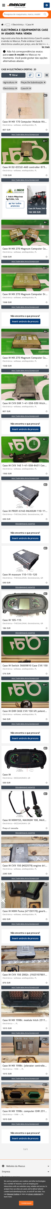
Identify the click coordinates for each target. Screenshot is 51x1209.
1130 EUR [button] (7, 175)
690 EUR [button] (6, 519)
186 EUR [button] (6, 628)
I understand (26, 1203)
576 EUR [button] (6, 674)
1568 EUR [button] (7, 257)
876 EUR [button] (6, 983)
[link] (25, 106)
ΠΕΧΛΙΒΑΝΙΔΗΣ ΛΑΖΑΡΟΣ (25, 524)
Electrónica (18, 24)
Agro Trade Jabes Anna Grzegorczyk (25, 134)
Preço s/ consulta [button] (10, 828)
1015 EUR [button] (7, 1028)
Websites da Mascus (15, 1166)
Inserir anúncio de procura (25, 321)
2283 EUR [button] (7, 874)
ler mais (46, 46)
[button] (13, 75)
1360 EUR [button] (7, 474)
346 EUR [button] (6, 719)
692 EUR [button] (6, 919)
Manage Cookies (13, 1194)
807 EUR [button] (6, 130)
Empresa (6, 1172)
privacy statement (34, 1194)
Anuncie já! (47, 5)
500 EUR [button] (6, 783)
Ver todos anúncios (16, 204)
